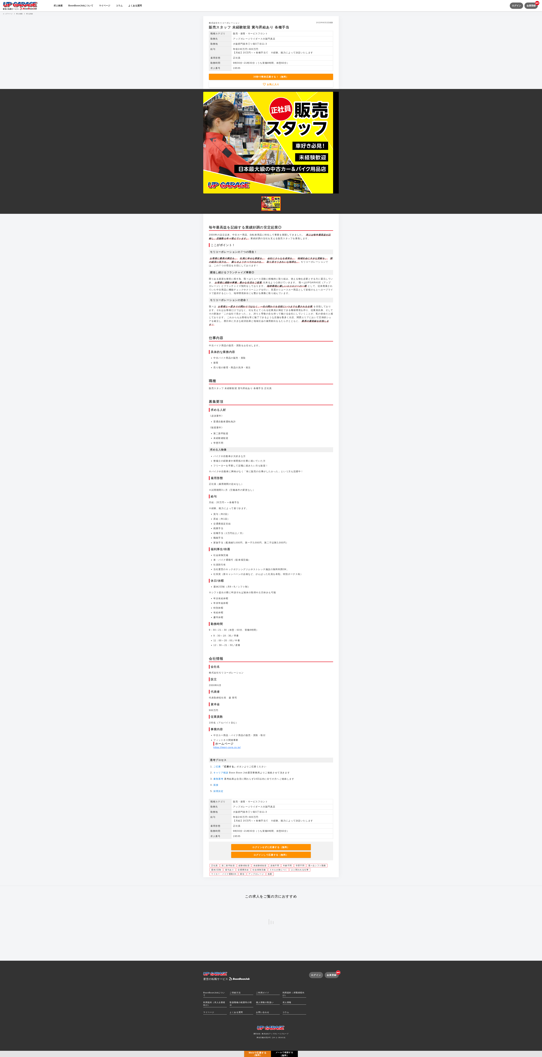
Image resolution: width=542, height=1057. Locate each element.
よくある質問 (135, 5)
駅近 (242, 874)
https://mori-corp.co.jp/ (227, 747)
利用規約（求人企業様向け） (214, 1003)
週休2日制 (216, 870)
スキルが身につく (278, 870)
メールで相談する (284, 1054)
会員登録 (532, 5)
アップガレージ (256, 874)
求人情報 (287, 1002)
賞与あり (229, 870)
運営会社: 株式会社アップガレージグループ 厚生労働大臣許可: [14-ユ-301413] (271, 1035)
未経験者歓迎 (260, 865)
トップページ (8, 14)
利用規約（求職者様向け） (294, 993)
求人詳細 (29, 14)
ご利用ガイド (262, 992)
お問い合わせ (262, 1012)
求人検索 (58, 5)
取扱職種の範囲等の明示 (241, 1003)
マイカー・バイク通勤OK (223, 874)
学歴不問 (300, 865)
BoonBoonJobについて (80, 5)
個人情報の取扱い (265, 1002)
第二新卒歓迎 (228, 865)
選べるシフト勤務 (317, 865)
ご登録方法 (235, 992)
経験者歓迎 (244, 865)
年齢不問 (287, 865)
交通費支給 (243, 870)
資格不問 (274, 865)
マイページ (104, 5)
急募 (270, 874)
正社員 (214, 865)
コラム (119, 5)
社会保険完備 (259, 870)
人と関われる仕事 (300, 870)
